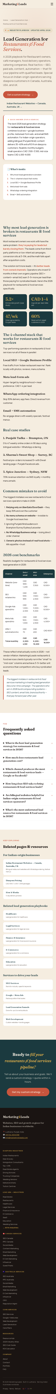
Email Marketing (9, 1252)
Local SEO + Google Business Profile (25, 182)
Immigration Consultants (13, 1162)
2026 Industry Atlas (11, 1342)
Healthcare (7, 1204)
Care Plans (7, 1328)
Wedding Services (10, 1224)
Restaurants (8, 1200)
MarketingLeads (15, 4)
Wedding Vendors (10, 1179)
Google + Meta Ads (10, 1318)
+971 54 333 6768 (12, 1135)
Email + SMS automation (20, 194)
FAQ (4, 1369)
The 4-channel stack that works (24, 178)
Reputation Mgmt (10, 1303)
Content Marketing (11, 1248)
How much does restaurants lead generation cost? (23, 759)
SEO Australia (8, 1276)
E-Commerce (8, 1214)
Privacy (5, 1389)
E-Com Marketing (10, 1259)
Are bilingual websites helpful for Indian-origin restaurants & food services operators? (23, 798)
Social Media (8, 1245)
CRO (5, 1300)
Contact (6, 1362)
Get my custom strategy (28, 1092)
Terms (11, 1389)
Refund (17, 1389)
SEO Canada (8, 1238)
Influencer (7, 1262)
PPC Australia (8, 1279)
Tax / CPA (6, 1166)
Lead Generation (10, 1324)
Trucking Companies (11, 1176)
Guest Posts (8, 1265)
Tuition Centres (9, 1186)
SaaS (5, 1217)
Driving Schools (9, 1172)
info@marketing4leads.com (16, 1137)
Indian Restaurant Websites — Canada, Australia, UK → (26, 105)
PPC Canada (8, 1242)
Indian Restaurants (11, 1155)
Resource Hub (8, 1338)
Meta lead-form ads (18, 186)
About (5, 1359)
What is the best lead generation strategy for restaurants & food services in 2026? (23, 746)
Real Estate (7, 1197)
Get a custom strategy (20, 94)
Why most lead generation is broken (25, 174)
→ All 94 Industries (10, 1227)
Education (7, 1221)
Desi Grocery (8, 1159)
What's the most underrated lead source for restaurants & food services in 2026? (25, 813)
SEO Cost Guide (9, 1345)
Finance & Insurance (11, 1210)
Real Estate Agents (11, 1169)
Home (5, 20)
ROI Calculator (9, 1348)
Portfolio (6, 1366)
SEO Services (8, 1314)
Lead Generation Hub (19, 20)
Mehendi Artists (9, 1183)
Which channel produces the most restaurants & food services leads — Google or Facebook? (24, 772)
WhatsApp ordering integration (23, 190)
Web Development (10, 1255)
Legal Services (9, 1207)
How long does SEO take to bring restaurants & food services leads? (23, 785)
